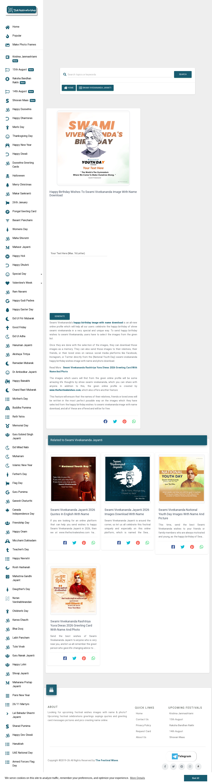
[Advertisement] (128, 32)
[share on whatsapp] (134, 422)
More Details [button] (137, 778)
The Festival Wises (106, 760)
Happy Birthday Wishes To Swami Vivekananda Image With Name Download (93, 193)
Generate (60, 316)
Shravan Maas (177, 737)
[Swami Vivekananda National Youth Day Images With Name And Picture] (181, 479)
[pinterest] (181, 766)
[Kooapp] (198, 766)
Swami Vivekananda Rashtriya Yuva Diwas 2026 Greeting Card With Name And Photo (71, 625)
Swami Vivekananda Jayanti (96, 88)
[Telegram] (181, 756)
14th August (176, 731)
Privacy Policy (143, 725)
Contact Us (142, 719)
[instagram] (190, 766)
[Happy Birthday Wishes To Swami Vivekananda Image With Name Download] (93, 147)
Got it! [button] (195, 778)
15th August (176, 719)
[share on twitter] (115, 422)
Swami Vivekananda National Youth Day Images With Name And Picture (181, 514)
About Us (141, 737)
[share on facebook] (105, 422)
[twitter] (173, 766)
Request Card (143, 731)
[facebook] (165, 766)
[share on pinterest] (124, 422)
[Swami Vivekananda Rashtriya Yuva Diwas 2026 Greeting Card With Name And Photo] (73, 590)
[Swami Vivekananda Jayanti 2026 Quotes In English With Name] (73, 479)
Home (70, 88)
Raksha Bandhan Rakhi (181, 725)
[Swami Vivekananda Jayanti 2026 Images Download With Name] (127, 479)
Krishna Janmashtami (181, 713)
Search (183, 74)
